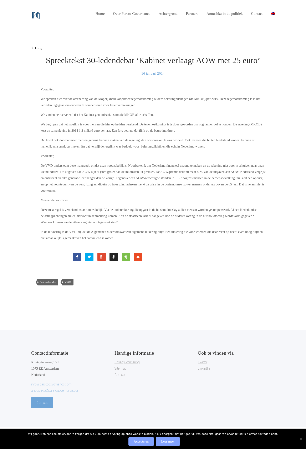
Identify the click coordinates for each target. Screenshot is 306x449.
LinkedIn (204, 368)
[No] (301, 439)
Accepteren (141, 441)
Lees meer (168, 441)
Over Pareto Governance (131, 13)
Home (100, 13)
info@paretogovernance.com (51, 384)
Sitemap (120, 368)
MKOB (68, 282)
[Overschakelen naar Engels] (273, 13)
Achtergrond (168, 13)
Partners (192, 13)
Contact (257, 13)
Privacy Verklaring (127, 362)
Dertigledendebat (48, 282)
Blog (38, 48)
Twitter (202, 362)
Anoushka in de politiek (224, 13)
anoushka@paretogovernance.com (55, 391)
